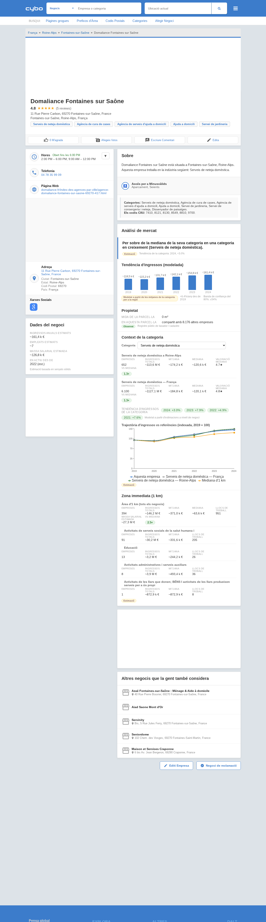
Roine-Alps (49, 32)
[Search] (219, 8)
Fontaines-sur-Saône (75, 32)
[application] (179, 455)
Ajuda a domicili (184, 124)
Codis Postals (115, 21)
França (32, 32)
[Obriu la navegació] (235, 8)
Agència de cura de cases (93, 124)
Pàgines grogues (57, 21)
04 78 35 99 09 (51, 174)
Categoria (128, 345)
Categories (139, 21)
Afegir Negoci (164, 21)
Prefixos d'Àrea (87, 21)
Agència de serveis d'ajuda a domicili (141, 124)
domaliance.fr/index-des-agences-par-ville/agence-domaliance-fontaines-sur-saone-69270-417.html (75, 191)
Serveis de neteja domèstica (51, 124)
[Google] (33, 307)
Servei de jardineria (214, 124)
